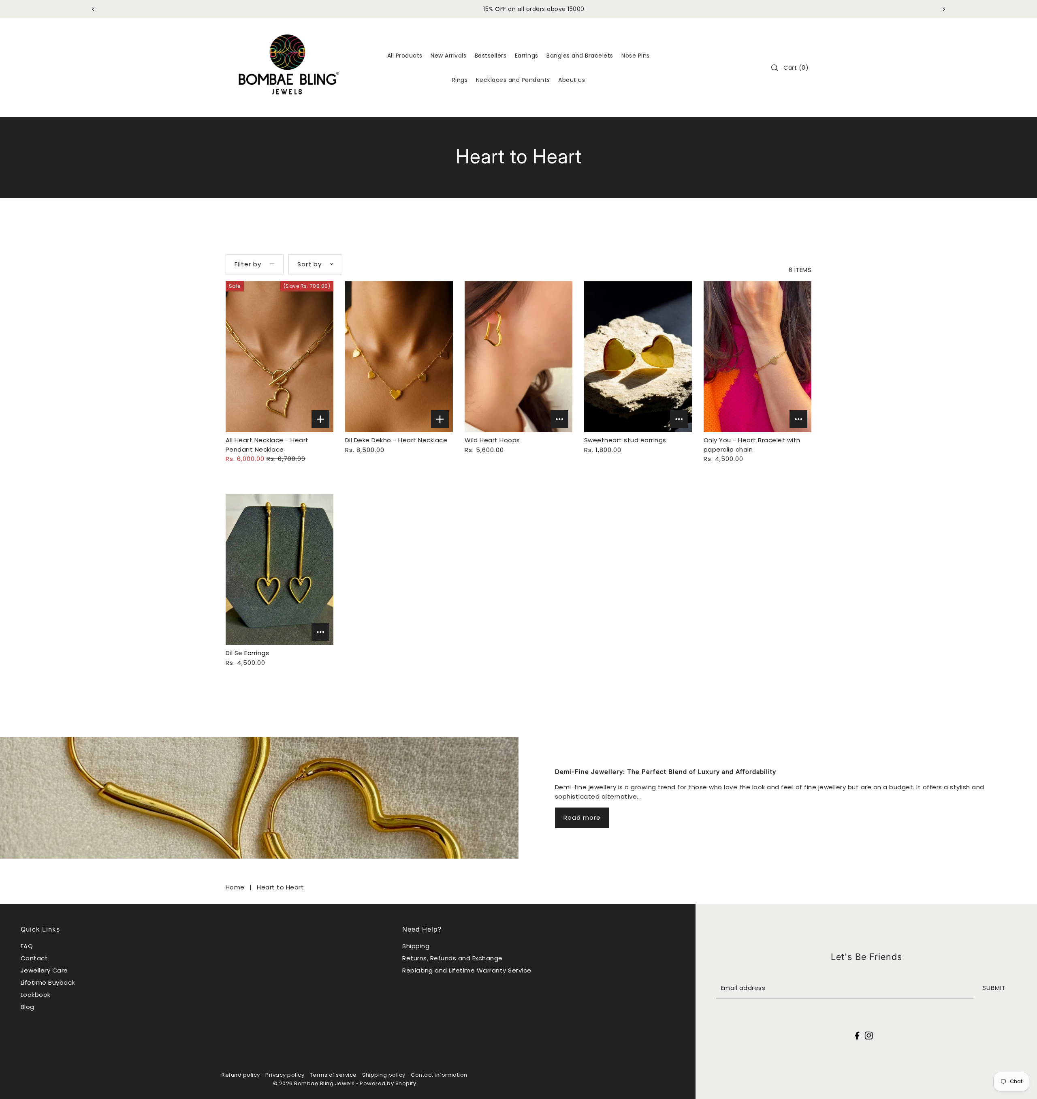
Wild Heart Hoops (492, 440)
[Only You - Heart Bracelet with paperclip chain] (758, 356)
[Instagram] (868, 1035)
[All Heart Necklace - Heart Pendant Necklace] (280, 356)
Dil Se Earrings (247, 653)
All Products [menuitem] (404, 55)
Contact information (439, 1075)
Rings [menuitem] (460, 80)
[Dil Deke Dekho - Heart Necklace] (399, 356)
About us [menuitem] (571, 80)
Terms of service (333, 1075)
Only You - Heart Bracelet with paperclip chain (752, 445)
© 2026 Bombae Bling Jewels (314, 1083)
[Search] (775, 67)
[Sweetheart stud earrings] (638, 356)
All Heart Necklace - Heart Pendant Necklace (267, 445)
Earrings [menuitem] (526, 55)
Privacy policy (284, 1075)
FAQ (27, 946)
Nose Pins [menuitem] (635, 55)
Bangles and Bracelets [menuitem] (579, 55)
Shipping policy (383, 1075)
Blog (27, 1007)
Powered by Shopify (388, 1083)
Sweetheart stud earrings (625, 440)
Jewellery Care (44, 970)
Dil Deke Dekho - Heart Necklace (396, 440)
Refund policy (241, 1075)
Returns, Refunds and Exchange (452, 958)
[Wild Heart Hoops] (519, 356)
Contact (34, 958)
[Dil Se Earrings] (280, 569)
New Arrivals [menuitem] (448, 55)
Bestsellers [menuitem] (491, 55)
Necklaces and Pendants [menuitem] (513, 80)
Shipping (415, 946)
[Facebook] (857, 1035)
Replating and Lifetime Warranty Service (466, 970)
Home (235, 887)
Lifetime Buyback (48, 982)
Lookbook (36, 994)
